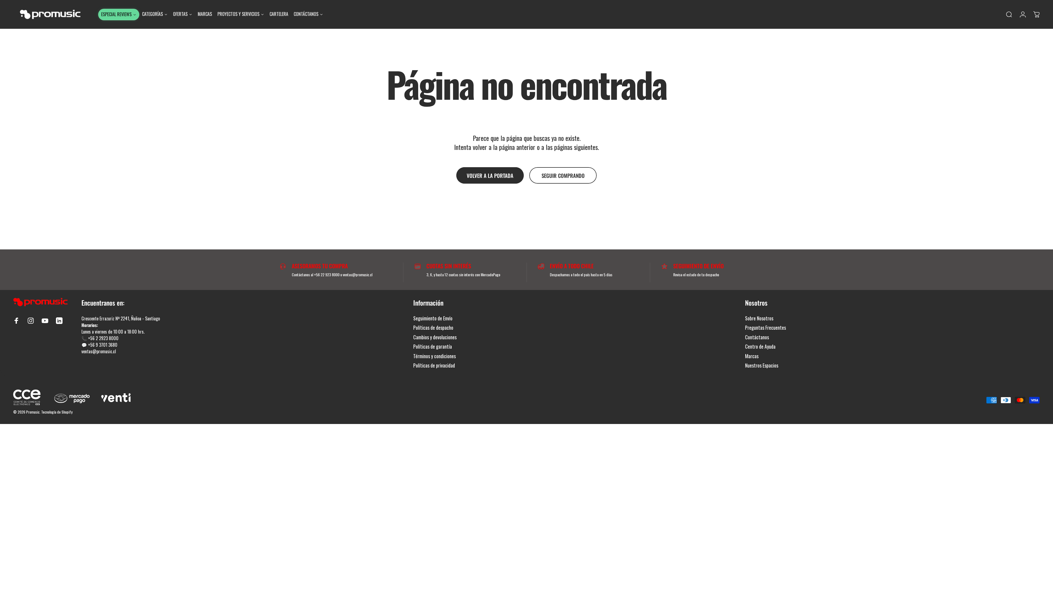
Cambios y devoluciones (435, 337)
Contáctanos (757, 337)
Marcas (751, 356)
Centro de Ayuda (760, 346)
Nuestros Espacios (761, 365)
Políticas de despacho (433, 328)
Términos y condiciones (434, 356)
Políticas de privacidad (434, 365)
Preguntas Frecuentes (765, 328)
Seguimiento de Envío (432, 318)
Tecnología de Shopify (56, 412)
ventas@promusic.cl (98, 351)
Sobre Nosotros (759, 318)
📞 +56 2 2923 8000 (99, 338)
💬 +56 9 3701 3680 (99, 344)
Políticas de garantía (432, 346)
